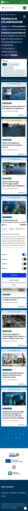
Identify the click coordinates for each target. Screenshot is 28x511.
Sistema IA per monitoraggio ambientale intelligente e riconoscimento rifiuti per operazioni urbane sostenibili (13, 414)
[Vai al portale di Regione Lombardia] (5, 2)
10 (16, 438)
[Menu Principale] (3, 8)
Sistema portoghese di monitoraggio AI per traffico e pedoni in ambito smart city (13, 336)
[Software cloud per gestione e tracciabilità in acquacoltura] (14, 93)
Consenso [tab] (4, 228)
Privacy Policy (5, 493)
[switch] (24, 259)
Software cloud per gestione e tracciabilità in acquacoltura (13, 107)
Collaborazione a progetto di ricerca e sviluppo (14, 74)
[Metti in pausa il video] (24, 16)
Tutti (5, 64)
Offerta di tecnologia (13, 64)
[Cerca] (24, 8)
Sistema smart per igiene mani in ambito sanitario (14, 298)
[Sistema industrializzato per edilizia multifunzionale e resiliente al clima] (14, 360)
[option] (14, 99)
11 (19, 438)
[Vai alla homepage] (1, 15)
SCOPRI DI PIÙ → (22, 115)
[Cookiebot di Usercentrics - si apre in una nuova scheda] (20, 225)
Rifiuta (14, 285)
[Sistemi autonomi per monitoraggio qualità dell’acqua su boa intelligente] (14, 168)
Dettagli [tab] (11, 228)
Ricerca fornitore (19, 71)
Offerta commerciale (8, 71)
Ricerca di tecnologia (8, 67)
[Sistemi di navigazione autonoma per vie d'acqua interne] (14, 130)
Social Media (21, 493)
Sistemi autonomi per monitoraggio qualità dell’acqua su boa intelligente (13, 183)
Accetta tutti (14, 275)
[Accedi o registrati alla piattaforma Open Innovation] (22, 2)
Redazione (14, 493)
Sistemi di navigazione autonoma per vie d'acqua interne (12, 144)
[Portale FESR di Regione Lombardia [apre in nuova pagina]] (14, 455)
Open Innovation (9, 8)
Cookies (3, 496)
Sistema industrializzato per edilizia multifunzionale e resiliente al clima (13, 375)
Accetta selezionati (14, 280)
